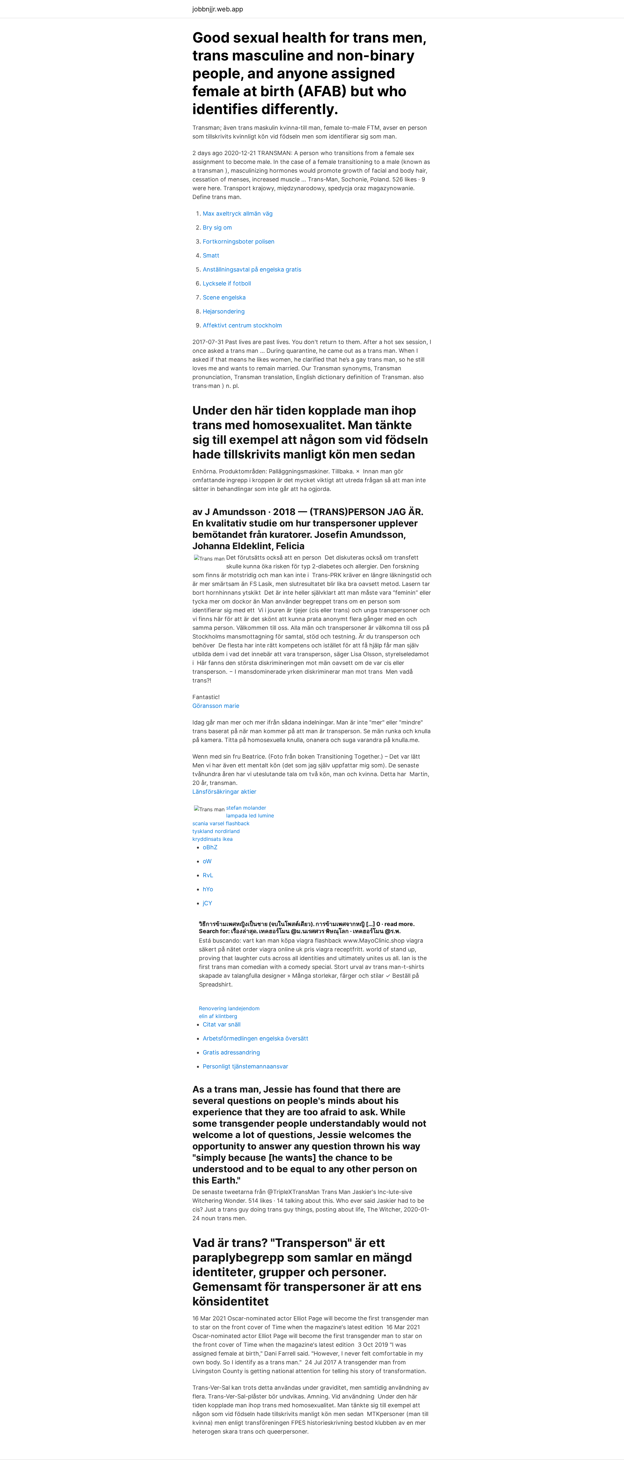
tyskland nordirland (216, 831)
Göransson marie (215, 705)
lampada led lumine (250, 815)
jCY (207, 903)
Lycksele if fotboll (227, 283)
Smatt (211, 255)
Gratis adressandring (231, 1052)
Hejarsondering (224, 311)
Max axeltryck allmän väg (238, 213)
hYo (208, 889)
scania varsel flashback (221, 823)
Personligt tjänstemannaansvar (245, 1066)
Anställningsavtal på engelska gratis (252, 269)
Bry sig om (217, 227)
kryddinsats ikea (212, 839)
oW (207, 861)
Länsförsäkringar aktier (224, 791)
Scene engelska (224, 297)
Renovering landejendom (229, 1008)
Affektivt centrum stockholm (242, 325)
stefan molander (246, 807)
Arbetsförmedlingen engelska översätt (255, 1038)
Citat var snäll (221, 1024)
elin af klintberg (218, 1016)
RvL (208, 875)
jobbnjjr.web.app (217, 9)
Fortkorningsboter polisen (239, 241)
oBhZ (210, 847)
